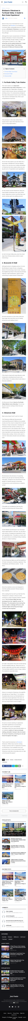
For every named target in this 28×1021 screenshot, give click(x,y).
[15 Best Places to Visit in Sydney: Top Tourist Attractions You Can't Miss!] (5, 948)
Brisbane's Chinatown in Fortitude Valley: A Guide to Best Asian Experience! (18, 840)
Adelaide (10, 939)
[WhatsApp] (16, 766)
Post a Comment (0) (14, 811)
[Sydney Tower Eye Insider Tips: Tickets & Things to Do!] (5, 962)
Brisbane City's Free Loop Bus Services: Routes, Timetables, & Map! (17, 972)
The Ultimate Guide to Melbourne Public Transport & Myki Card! (18, 853)
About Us (10, 1013)
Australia (8, 8)
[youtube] (12, 1007)
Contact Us (14, 1014)
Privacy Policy (16, 1013)
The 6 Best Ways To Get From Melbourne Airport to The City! (18, 846)
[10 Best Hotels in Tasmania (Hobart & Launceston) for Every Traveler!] (6, 861)
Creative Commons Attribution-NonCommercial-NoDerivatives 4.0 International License (14, 1001)
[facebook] (9, 1007)
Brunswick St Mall (8, 73)
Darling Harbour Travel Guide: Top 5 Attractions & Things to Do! (20, 899)
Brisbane (13, 25)
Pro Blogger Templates (12, 1017)
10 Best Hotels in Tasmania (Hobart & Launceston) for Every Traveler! (18, 861)
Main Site (22, 1013)
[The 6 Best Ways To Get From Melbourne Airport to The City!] (6, 847)
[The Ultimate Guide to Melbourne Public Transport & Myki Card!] (6, 854)
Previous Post (4, 815)
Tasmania (4, 939)
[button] (2, 2)
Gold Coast (23, 937)
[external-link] (18, 1007)
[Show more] (22, 766)
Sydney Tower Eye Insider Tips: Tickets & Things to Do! (7, 802)
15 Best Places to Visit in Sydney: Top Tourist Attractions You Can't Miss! (7, 785)
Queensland (4, 762)
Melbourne (16, 937)
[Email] (19, 766)
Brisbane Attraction (18, 759)
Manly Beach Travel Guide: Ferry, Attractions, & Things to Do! (20, 785)
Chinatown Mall (8, 76)
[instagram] (15, 1007)
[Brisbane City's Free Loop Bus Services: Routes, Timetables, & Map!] (5, 972)
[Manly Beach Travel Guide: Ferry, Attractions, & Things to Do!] (5, 955)
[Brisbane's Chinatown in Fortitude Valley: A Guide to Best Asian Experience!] (6, 840)
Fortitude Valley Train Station (11, 71)
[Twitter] (13, 766)
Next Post (24, 815)
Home (3, 8)
